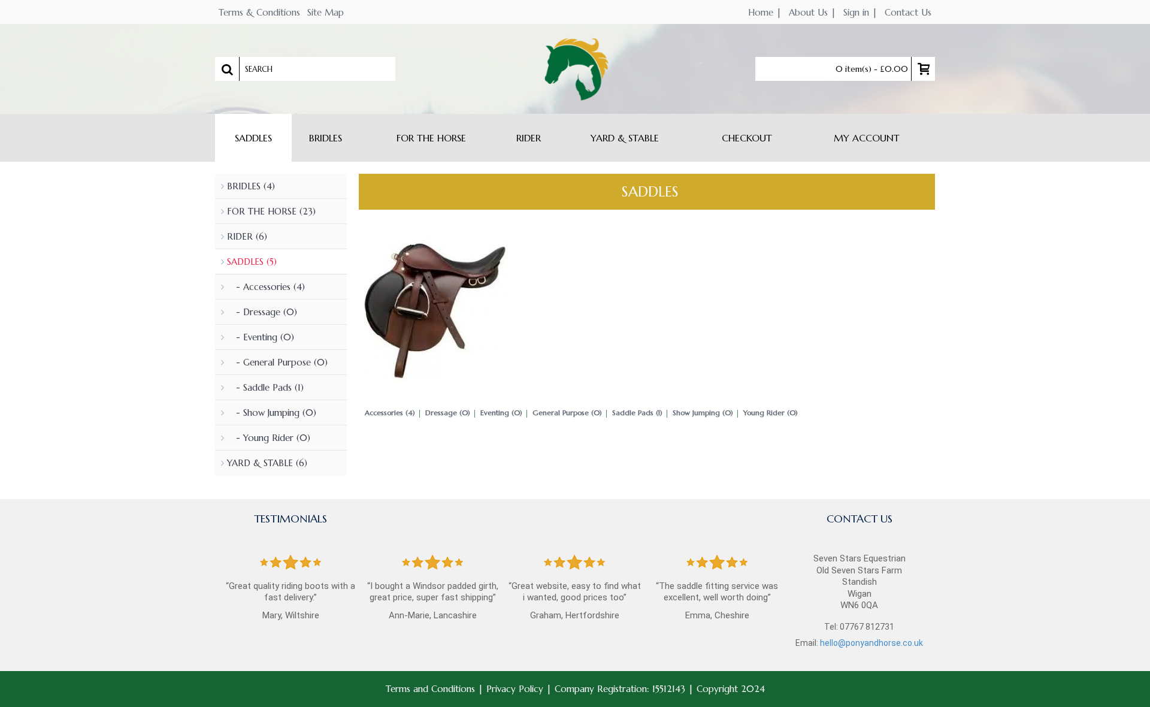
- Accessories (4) (266, 286)
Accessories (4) (390, 412)
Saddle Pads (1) (637, 412)
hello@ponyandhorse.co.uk (871, 643)
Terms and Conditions (430, 688)
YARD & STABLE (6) (267, 463)
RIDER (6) (247, 236)
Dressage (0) (447, 412)
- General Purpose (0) (277, 362)
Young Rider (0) (770, 412)
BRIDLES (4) (251, 186)
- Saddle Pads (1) (265, 387)
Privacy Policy (514, 688)
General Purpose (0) (567, 412)
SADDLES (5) (252, 261)
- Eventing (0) (260, 337)
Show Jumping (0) (703, 412)
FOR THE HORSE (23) (271, 211)
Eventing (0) (501, 412)
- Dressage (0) (262, 312)
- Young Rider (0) (268, 437)
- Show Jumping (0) (271, 412)
